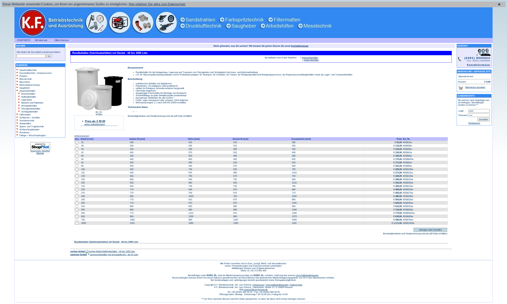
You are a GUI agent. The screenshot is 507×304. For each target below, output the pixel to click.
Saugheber (24, 88)
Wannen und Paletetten (32, 103)
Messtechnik (25, 79)
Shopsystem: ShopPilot (40, 151)
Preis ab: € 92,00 (95, 121)
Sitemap (40, 153)
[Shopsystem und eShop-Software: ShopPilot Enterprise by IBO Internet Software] (40, 149)
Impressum (258, 285)
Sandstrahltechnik (28, 70)
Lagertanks (26, 100)
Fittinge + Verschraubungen (32, 135)
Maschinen (24, 82)
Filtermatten (25, 114)
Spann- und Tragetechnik (31, 126)
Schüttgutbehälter (29, 111)
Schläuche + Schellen (29, 117)
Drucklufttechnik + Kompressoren (35, 73)
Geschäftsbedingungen (307, 275)
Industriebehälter (27, 91)
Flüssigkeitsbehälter (30, 108)
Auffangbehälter (28, 97)
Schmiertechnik (26, 120)
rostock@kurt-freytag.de (256, 289)
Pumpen (23, 76)
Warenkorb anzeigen (475, 87)
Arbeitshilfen (25, 123)
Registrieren (474, 123)
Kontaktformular (478, 65)
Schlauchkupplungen (29, 129)
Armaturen (24, 132)
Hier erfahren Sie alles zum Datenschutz (157, 4)
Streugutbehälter (29, 105)
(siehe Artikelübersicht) (94, 124)
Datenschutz (296, 285)
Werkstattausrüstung (29, 85)
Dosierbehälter (28, 94)
